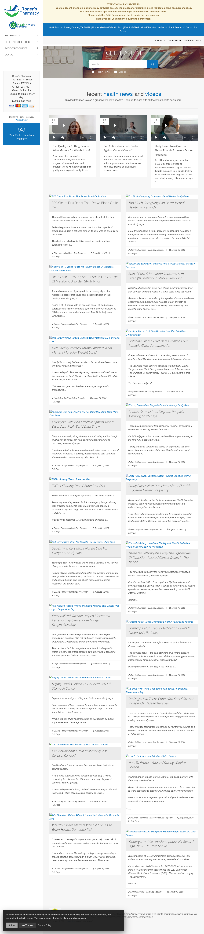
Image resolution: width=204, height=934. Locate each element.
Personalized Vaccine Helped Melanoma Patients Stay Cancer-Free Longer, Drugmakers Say (81, 620)
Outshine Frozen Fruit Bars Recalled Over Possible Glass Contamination (158, 343)
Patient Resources (16, 48)
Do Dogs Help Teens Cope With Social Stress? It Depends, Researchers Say (160, 701)
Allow (12, 925)
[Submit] (152, 64)
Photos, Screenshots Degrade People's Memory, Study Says (156, 413)
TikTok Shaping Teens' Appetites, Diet (78, 486)
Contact (10, 54)
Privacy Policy (21, 119)
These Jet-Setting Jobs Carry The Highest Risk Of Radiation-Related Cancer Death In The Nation (160, 557)
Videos (122, 71)
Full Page (56, 256)
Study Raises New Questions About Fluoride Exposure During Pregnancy (174, 150)
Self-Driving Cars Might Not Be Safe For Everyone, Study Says (79, 550)
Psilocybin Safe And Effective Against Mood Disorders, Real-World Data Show (82, 424)
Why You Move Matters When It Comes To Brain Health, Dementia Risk (82, 827)
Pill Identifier (175, 40)
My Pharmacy (13, 35)
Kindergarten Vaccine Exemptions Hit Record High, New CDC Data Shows (160, 843)
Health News (103, 71)
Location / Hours (193, 40)
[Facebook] (21, 66)
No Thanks (27, 925)
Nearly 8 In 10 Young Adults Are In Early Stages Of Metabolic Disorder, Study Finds (85, 279)
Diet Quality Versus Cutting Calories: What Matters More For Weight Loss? (82, 350)
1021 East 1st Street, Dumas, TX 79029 (69, 27)
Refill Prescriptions (17, 41)
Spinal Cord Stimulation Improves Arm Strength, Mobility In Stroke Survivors (156, 275)
